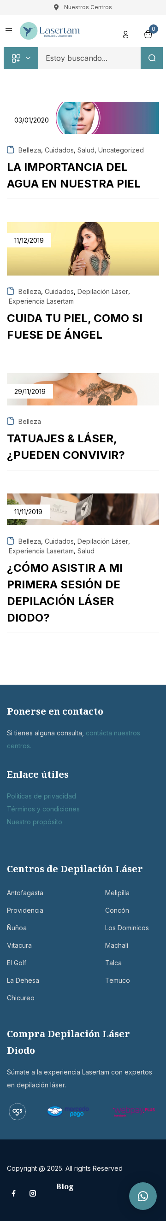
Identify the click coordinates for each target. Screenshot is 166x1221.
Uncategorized (121, 150)
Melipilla (117, 893)
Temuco (117, 980)
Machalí (116, 945)
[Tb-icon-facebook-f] (15, 1193)
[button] (143, 1196)
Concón (117, 910)
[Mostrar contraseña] (133, 88)
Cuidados (59, 150)
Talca (113, 963)
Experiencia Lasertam (41, 301)
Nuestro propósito (34, 822)
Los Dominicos (127, 928)
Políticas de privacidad (41, 796)
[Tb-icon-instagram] (33, 1193)
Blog (65, 1186)
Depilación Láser (102, 291)
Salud (86, 150)
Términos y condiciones (43, 809)
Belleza (29, 150)
